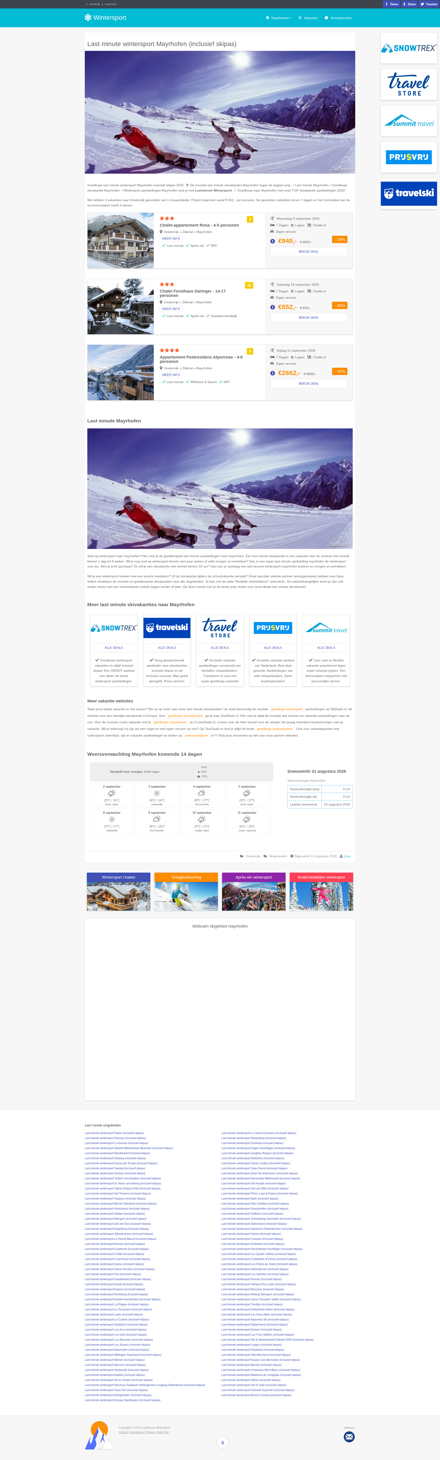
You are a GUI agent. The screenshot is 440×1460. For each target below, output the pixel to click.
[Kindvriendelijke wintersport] (321, 896)
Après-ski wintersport (254, 877)
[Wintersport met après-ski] (254, 896)
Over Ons (163, 1432)
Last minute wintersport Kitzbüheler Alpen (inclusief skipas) (257, 1309)
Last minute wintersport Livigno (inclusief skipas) (251, 1344)
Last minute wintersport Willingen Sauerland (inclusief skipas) (123, 1354)
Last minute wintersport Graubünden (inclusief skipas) (254, 1208)
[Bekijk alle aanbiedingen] (409, 47)
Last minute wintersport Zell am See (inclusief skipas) (118, 1223)
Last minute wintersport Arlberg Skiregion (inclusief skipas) (257, 1294)
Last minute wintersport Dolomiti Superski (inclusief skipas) (257, 1390)
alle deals (114, 647)
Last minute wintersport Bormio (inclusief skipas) (251, 1365)
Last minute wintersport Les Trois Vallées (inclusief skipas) (257, 1334)
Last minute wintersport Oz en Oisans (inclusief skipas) (119, 1380)
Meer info (171, 238)
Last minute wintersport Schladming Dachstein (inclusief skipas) (261, 1218)
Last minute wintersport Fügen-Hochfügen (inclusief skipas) (258, 1148)
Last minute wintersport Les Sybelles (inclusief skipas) (255, 1274)
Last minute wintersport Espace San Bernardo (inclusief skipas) (260, 1359)
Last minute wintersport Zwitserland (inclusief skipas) (254, 1223)
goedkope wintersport (286, 709)
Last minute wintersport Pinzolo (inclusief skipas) (251, 1279)
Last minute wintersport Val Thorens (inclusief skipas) (118, 1193)
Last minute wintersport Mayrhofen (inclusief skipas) (117, 1349)
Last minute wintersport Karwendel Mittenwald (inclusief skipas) (260, 1178)
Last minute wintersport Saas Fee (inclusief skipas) (116, 1390)
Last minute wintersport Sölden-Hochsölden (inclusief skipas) (123, 1178)
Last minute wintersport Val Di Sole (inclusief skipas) (253, 1385)
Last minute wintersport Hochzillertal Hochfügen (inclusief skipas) (261, 1249)
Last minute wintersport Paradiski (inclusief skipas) (252, 1349)
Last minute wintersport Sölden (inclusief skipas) (115, 1213)
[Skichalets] (118, 896)
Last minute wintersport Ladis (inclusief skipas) (114, 1314)
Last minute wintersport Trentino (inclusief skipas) (252, 1304)
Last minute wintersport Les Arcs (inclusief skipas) (115, 1329)
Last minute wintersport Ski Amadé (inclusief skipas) (253, 1183)
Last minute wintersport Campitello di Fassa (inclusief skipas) (259, 1259)
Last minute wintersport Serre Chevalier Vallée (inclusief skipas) (261, 1299)
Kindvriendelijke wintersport (321, 877)
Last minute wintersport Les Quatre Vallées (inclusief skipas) (258, 1254)
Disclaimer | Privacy (142, 1432)
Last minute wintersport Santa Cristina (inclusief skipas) (255, 1163)
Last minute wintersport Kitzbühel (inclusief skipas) (252, 1158)
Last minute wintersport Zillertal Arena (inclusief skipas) (119, 1233)
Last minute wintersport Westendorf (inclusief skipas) (117, 1153)
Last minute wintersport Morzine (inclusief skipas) (115, 1365)
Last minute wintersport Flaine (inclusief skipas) (114, 1133)
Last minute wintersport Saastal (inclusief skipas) (115, 1168)
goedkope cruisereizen (170, 722)
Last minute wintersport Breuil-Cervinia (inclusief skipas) (256, 1395)
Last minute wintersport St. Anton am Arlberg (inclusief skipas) (123, 1183)
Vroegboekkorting (186, 877)
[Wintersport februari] (186, 896)
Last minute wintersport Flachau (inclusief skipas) (115, 1138)
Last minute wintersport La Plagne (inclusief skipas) (117, 1304)
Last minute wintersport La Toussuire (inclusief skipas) (118, 1309)
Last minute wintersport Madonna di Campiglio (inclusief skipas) (261, 1375)
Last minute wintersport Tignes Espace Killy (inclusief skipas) (122, 1188)
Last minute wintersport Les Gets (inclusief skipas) (116, 1334)
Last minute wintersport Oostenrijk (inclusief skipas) (116, 1370)
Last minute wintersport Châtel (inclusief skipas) (114, 1254)
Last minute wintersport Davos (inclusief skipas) (114, 1264)
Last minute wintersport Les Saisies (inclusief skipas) (117, 1344)
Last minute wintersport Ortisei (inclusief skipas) (250, 1380)
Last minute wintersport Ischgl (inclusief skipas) (114, 1284)
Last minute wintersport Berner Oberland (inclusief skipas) (121, 1203)
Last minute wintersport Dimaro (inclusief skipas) (251, 1329)
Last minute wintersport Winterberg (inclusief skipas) (253, 1138)
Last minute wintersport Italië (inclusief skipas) (249, 1198)
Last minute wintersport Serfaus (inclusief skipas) (115, 1173)
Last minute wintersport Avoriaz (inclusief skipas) (115, 1244)
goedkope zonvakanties (185, 716)
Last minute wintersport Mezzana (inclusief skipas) (252, 1289)
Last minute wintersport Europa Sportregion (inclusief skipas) (122, 1400)
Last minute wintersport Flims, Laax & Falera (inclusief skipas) (259, 1193)
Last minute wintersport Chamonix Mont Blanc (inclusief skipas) (260, 1370)
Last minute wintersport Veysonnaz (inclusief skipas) (117, 1208)
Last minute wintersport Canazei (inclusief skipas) (252, 1239)
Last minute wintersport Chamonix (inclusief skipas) (117, 1249)
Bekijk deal (309, 251)
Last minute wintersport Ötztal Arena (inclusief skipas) (254, 1324)
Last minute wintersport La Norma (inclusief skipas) (116, 1143)
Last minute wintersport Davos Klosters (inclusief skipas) (120, 1269)
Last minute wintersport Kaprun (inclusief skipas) (115, 1289)
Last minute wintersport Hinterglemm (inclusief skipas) (255, 1269)
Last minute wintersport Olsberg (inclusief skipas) (115, 1158)
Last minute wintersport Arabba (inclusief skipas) (115, 1375)
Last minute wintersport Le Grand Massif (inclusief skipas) (120, 1239)
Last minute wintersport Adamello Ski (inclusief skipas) (255, 1319)
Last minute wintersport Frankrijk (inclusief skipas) (252, 1143)
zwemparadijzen (196, 735)
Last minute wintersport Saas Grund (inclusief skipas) (254, 1168)
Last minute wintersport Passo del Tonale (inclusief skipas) (121, 1163)
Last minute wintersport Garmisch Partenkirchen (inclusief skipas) (261, 1228)
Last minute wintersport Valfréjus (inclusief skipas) (252, 1213)
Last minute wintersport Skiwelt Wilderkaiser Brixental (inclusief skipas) (129, 1148)
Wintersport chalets (118, 877)
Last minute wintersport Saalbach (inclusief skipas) (116, 1324)
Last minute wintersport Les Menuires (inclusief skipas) (119, 1339)
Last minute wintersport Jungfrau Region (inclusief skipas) (257, 1153)
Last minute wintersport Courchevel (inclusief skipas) (117, 1259)
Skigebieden (280, 18)
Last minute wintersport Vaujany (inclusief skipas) (115, 1198)
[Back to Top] (223, 1443)
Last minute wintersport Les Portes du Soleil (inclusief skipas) (259, 1264)
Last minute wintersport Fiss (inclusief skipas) (113, 1274)
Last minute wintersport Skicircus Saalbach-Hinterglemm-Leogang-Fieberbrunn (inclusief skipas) (145, 1385)
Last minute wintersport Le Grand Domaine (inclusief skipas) (258, 1133)
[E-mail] (349, 1436)
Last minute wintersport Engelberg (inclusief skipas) (117, 1228)
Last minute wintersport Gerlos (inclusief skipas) (251, 1233)
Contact (123, 1432)
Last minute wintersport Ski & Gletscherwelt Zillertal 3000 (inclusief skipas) (267, 1339)
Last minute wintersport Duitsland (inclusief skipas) (252, 1244)
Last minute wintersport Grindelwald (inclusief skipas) (118, 1279)
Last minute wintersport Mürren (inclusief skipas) (115, 1359)
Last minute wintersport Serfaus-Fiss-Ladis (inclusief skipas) (258, 1284)
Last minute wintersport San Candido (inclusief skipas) (255, 1203)
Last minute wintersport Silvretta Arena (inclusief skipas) (256, 1354)
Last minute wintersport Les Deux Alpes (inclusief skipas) (256, 1314)
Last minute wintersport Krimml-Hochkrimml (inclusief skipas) (122, 1299)
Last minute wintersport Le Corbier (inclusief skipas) (117, 1319)
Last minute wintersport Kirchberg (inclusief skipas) (116, 1294)
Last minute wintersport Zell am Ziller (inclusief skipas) (255, 1188)
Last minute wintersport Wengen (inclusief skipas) (115, 1218)
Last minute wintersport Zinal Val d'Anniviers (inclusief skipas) (259, 1173)
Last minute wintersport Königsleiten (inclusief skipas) (118, 1395)
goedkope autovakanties (275, 729)
